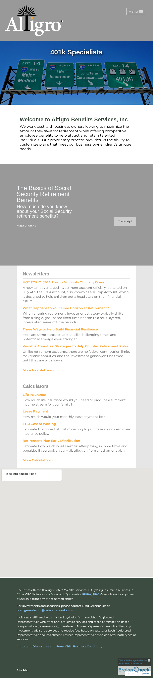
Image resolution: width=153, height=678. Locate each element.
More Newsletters (38, 370)
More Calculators (38, 460)
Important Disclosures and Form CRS (44, 646)
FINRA (86, 594)
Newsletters (36, 273)
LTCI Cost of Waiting (39, 424)
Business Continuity (87, 646)
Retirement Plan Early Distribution (51, 441)
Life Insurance (34, 395)
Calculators (36, 386)
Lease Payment (35, 411)
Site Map (23, 670)
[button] (135, 11)
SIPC (95, 594)
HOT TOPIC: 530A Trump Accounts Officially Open (63, 282)
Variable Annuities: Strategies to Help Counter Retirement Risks (75, 346)
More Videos (26, 225)
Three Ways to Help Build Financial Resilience (60, 329)
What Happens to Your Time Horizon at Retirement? (66, 308)
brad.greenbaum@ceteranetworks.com (45, 610)
